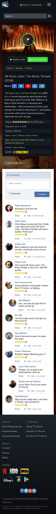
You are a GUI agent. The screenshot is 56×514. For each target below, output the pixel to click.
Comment (42, 194)
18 (24, 216)
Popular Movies (9, 431)
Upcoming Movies (11, 436)
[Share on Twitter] (21, 85)
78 (24, 277)
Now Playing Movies (12, 426)
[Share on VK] (42, 85)
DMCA (5, 457)
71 (24, 239)
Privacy (5, 453)
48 (24, 328)
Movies (19, 68)
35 (24, 257)
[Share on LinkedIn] (35, 85)
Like (29, 216)
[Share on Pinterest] (28, 85)
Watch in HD (18, 59)
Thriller (21, 135)
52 (24, 346)
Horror (29, 68)
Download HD (38, 59)
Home (10, 68)
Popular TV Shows (35, 431)
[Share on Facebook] (14, 85)
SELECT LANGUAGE (32, 5)
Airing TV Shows (34, 426)
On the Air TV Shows (36, 436)
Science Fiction (31, 135)
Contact (6, 448)
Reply (17, 216)
